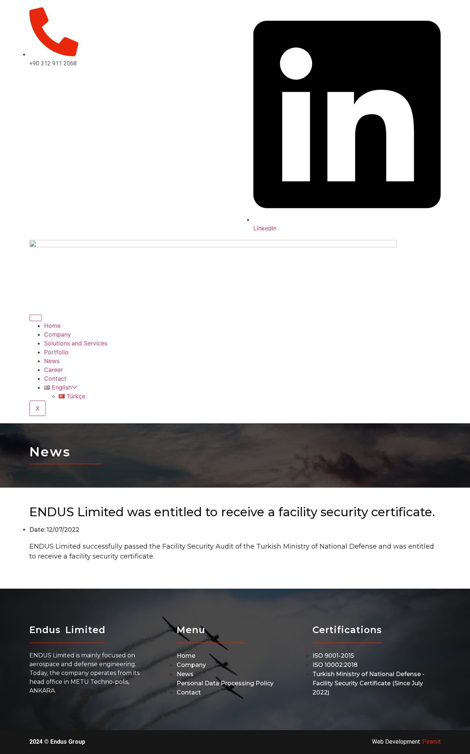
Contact (55, 378)
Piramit (431, 741)
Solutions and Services (75, 343)
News (51, 361)
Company (57, 334)
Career (53, 369)
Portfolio (56, 352)
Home (52, 325)
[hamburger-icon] (35, 318)
